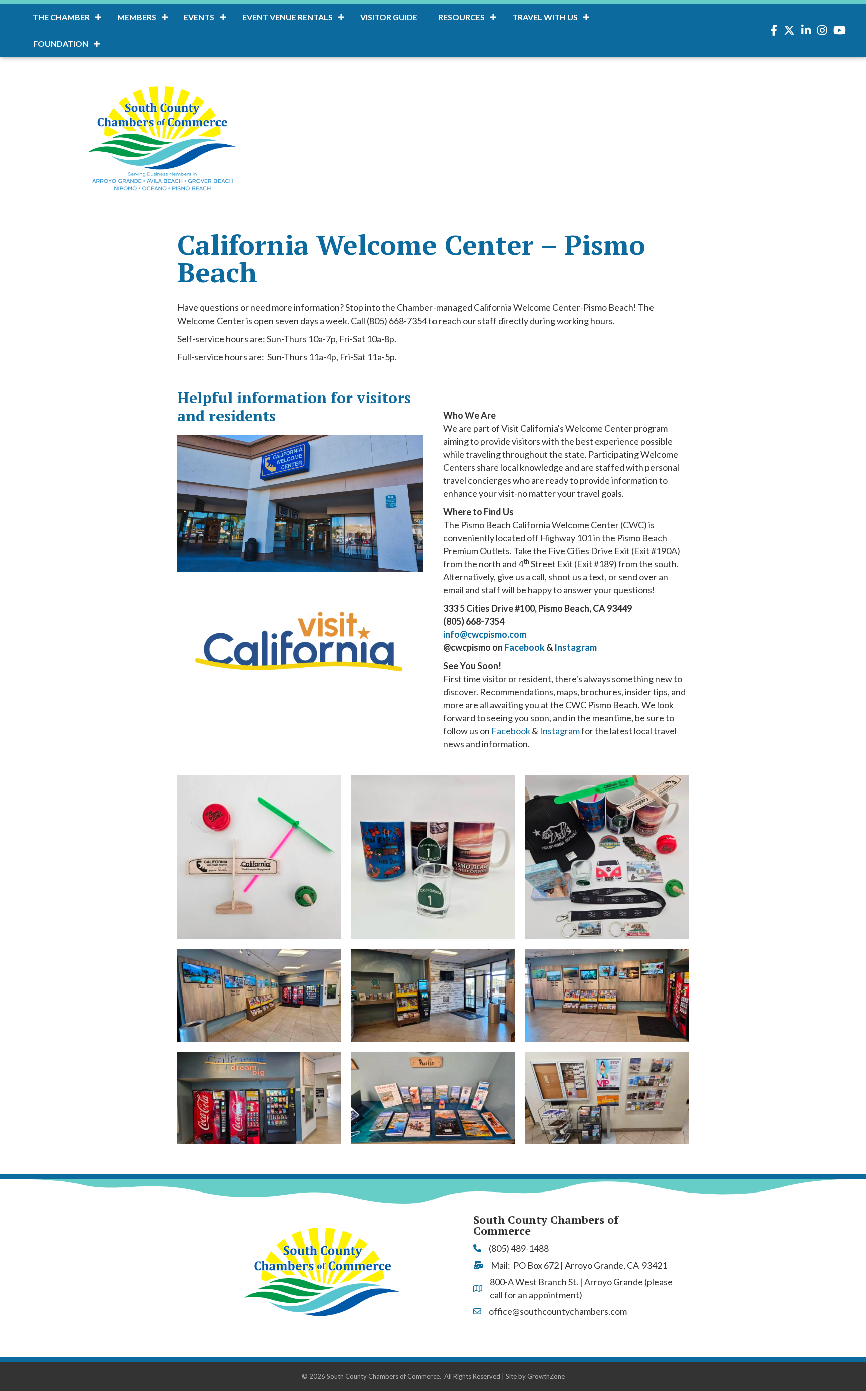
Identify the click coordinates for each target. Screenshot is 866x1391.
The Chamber (61, 17)
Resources (461, 17)
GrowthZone (546, 1376)
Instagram (575, 647)
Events (199, 17)
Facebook (524, 647)
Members (136, 17)
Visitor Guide (388, 17)
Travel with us (545, 17)
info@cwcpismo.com (484, 634)
